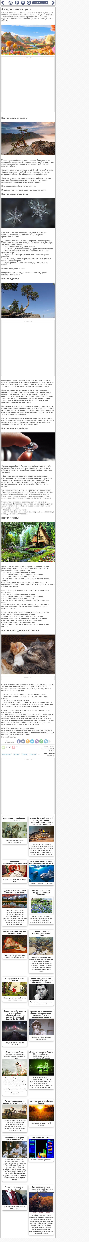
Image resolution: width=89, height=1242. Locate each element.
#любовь (51, 746)
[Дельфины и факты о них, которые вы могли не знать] (41, 881)
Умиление (33, 754)
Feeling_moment (48, 753)
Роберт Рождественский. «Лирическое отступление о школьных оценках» (41, 980)
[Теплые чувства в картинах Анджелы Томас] (15, 952)
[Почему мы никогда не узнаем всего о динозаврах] (15, 1118)
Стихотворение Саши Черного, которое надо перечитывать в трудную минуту (15, 1055)
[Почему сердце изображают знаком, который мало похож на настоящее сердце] (53, 4)
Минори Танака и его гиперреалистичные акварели (41, 893)
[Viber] (37, 741)
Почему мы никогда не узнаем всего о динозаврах (14, 1102)
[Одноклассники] (28, 741)
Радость (24, 754)
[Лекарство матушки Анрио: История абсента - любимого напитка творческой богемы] (41, 1075)
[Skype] (46, 741)
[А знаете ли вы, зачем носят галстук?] (15, 1204)
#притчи (51, 750)
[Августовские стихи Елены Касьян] (41, 1120)
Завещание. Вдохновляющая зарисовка (15, 862)
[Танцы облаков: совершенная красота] (3, 4)
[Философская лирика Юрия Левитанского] (15, 1157)
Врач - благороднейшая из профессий (14, 819)
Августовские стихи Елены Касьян (41, 1102)
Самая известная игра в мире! (41, 1160)
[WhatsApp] (41, 741)
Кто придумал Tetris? (41, 1138)
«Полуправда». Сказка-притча (15, 979)
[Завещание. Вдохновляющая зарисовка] (15, 877)
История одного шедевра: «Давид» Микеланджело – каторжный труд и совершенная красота (41, 1014)
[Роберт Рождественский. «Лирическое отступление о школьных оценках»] (41, 999)
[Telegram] (32, 741)
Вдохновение (6, 754)
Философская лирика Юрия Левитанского (14, 1139)
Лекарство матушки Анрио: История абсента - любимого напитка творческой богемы (41, 1055)
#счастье (44, 748)
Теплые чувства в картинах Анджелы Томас (15, 932)
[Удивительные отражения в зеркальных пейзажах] (15, 908)
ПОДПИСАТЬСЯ (40, 3)
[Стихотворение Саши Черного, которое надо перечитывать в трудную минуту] (15, 1075)
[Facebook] (19, 741)
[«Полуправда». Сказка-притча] (15, 995)
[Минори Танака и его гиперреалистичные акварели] (41, 914)
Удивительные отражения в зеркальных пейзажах (14, 892)
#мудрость (51, 748)
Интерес (16, 754)
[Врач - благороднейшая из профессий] (15, 838)
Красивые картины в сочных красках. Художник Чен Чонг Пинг (41, 1189)
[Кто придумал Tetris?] (41, 1157)
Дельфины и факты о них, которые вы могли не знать (41, 862)
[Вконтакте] (23, 741)
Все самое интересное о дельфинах (41, 883)
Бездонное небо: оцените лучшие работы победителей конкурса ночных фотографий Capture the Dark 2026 (15, 1015)
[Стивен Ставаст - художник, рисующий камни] (41, 955)
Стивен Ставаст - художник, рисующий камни (41, 933)
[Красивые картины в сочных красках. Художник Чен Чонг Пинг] (41, 1213)
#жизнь (45, 746)
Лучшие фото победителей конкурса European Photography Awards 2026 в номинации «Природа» (41, 821)
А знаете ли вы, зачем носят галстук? (14, 1188)
